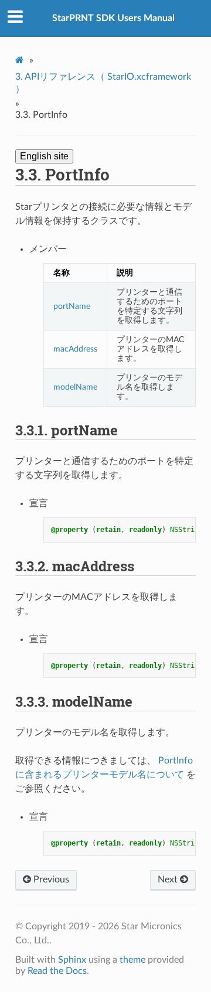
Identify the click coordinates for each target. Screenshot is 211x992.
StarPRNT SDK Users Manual (113, 18)
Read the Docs (57, 971)
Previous (50, 879)
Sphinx (72, 959)
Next (169, 879)
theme (132, 959)
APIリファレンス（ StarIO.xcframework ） (103, 83)
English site (44, 156)
